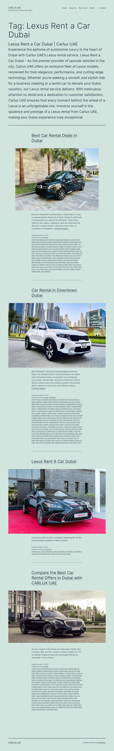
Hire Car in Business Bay (64, 420)
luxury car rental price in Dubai (41, 431)
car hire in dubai (73, 244)
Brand (92, 8)
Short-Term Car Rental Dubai (45, 442)
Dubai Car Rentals (70, 249)
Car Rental (45, 237)
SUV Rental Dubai (75, 442)
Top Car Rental (45, 271)
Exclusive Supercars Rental (65, 251)
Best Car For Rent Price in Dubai (63, 399)
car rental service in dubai (44, 411)
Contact (102, 8)
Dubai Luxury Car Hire (55, 418)
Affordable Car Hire (43, 240)
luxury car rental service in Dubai (51, 260)
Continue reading (61, 229)
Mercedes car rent (52, 262)
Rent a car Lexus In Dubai (48, 438)
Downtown (52, 397)
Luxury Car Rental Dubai (43, 258)
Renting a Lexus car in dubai (65, 269)
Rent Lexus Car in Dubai (70, 267)
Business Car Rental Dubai (67, 404)
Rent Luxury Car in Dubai (60, 440)
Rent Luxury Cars (50, 269)
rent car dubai (57, 267)
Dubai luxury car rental (49, 251)
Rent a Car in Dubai (61, 703)
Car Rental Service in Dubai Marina (64, 411)
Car (43, 549)
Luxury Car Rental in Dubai (60, 258)
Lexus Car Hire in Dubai (63, 253)
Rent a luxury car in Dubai (44, 267)
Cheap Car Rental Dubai (48, 413)
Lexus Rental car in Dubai (60, 255)
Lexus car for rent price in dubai (45, 253)
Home (64, 8)
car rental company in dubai (55, 246)
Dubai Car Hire (42, 418)
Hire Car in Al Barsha (49, 420)
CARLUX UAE (14, 7)
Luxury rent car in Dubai (70, 260)
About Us (73, 8)
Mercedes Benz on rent (39, 262)
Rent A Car (83, 8)
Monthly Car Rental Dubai (44, 436)
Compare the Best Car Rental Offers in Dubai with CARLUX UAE (57, 577)
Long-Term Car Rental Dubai (73, 427)
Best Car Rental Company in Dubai (47, 242)
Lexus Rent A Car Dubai (54, 461)
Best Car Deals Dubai (56, 240)
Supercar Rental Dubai (62, 442)
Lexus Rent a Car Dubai (43, 255)
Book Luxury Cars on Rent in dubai (56, 244)
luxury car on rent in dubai (40, 429)
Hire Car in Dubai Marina (51, 422)
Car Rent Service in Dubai (44, 406)
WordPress (101, 742)
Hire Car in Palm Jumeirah (68, 422)
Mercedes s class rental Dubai (68, 262)
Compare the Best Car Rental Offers (68, 413)
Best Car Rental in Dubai (66, 242)
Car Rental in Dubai (70, 246)
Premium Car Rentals (38, 264)
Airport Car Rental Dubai (44, 399)
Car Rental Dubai (41, 409)
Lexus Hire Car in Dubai (71, 424)
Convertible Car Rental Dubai (41, 415)
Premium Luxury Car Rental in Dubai (56, 264)
